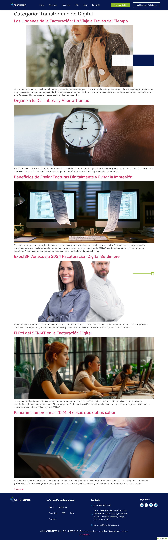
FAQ (76, 5)
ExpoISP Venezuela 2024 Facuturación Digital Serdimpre (67, 256)
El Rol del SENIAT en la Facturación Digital (53, 333)
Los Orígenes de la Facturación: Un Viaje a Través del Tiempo (71, 21)
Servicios (66, 5)
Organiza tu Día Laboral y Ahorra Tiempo (51, 100)
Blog (85, 5)
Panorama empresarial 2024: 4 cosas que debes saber (64, 412)
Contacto (96, 5)
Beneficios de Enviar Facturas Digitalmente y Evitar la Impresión (73, 177)
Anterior (19, 489)
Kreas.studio (84, 534)
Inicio (42, 5)
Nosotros (53, 5)
